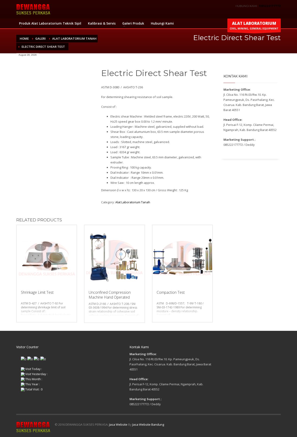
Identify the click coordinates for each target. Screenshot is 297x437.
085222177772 (270, 6)
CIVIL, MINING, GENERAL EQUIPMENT (254, 25)
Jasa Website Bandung (148, 424)
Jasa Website (118, 424)
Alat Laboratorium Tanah (132, 202)
